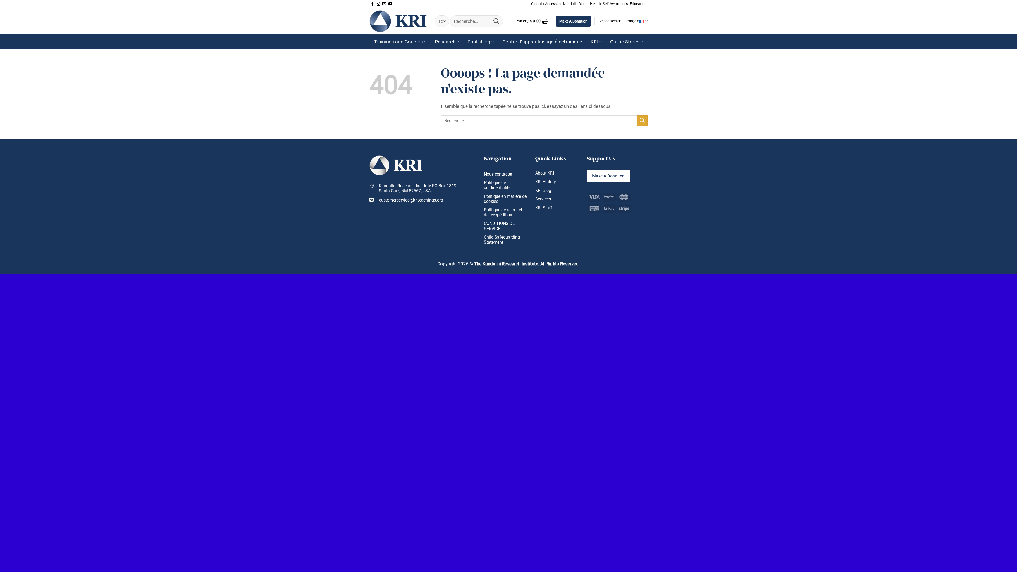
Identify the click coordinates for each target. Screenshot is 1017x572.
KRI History (545, 181)
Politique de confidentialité (497, 185)
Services (543, 199)
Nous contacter (498, 174)
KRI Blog (543, 190)
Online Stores (625, 41)
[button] (531, 21)
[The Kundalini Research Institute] (398, 21)
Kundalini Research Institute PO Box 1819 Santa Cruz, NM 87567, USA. (417, 188)
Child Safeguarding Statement (502, 240)
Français (631, 21)
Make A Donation (573, 21)
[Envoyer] (496, 21)
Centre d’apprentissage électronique (542, 41)
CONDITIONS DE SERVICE (499, 226)
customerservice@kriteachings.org (411, 200)
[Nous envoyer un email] (384, 4)
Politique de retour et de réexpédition (503, 212)
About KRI (544, 173)
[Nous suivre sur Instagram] (378, 4)
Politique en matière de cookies (505, 199)
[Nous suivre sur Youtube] (390, 4)
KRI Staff (543, 207)
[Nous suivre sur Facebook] (372, 4)
